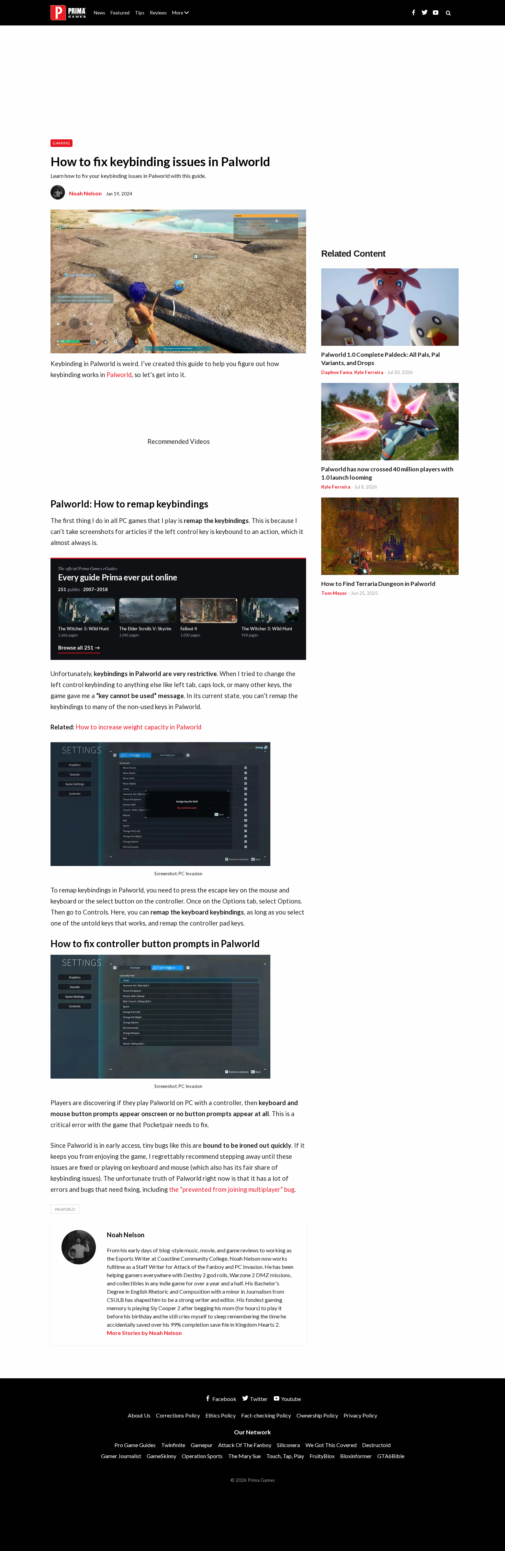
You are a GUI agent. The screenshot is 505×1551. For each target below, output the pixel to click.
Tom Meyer (334, 593)
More (184, 15)
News (99, 12)
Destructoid (376, 1445)
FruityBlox (322, 1456)
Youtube (290, 1398)
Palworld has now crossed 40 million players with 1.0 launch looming (387, 473)
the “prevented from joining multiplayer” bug (231, 1189)
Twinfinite (173, 1445)
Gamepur (202, 1445)
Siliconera (288, 1445)
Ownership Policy (317, 1415)
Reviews (158, 12)
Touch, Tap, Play (285, 1456)
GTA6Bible (390, 1456)
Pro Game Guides (135, 1445)
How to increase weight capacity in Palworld (138, 727)
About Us (182, 8)
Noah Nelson (85, 193)
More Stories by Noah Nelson (144, 1332)
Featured (120, 12)
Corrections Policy (178, 1415)
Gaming (61, 143)
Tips (139, 12)
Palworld (119, 374)
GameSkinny (161, 1456)
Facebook (223, 1398)
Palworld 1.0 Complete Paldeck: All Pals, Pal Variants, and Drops (380, 358)
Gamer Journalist (121, 1456)
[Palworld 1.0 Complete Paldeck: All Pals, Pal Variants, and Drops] (390, 308)
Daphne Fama (336, 372)
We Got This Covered (331, 1445)
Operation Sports (202, 1456)
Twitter (258, 1398)
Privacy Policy (360, 1415)
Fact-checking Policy (266, 1415)
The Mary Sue (244, 1456)
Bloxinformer (356, 1456)
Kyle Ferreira (368, 372)
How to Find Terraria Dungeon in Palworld (378, 583)
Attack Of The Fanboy (244, 1445)
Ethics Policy (220, 1415)
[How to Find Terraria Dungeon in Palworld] (390, 537)
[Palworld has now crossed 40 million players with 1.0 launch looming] (390, 422)
